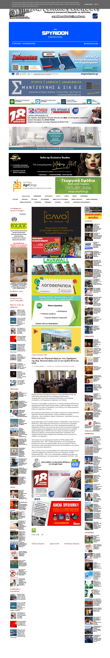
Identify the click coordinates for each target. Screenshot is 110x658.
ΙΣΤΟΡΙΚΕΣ (58, 202)
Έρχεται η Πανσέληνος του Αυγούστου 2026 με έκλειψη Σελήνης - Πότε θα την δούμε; (21, 374)
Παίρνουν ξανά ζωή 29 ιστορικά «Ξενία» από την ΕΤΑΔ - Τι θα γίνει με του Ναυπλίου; (21, 313)
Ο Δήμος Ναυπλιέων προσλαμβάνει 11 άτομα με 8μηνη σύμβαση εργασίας (21, 357)
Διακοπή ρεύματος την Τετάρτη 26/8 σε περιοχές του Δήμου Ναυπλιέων (21, 338)
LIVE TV (58, 196)
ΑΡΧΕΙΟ (66, 196)
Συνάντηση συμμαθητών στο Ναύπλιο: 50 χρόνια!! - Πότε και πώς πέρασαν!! (21, 366)
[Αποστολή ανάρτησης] (42, 534)
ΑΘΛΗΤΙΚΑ (25, 199)
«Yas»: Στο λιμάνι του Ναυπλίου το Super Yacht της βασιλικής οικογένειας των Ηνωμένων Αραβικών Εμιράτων (18, 322)
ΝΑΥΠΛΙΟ (67, 202)
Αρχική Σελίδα (26, 196)
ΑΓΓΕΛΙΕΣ (15, 199)
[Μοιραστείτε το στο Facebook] (38, 534)
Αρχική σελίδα (54, 544)
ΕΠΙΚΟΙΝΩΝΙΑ (84, 196)
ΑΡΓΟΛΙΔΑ (34, 199)
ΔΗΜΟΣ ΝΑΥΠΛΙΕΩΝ (25, 202)
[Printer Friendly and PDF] (34, 532)
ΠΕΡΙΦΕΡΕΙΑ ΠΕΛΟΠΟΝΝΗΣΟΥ (81, 202)
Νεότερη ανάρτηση (38, 544)
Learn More (88, 4)
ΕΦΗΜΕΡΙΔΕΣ (37, 196)
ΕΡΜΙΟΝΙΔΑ (48, 202)
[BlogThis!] (34, 534)
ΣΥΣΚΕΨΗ (72, 366)
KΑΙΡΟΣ (74, 196)
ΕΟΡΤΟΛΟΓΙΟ (48, 196)
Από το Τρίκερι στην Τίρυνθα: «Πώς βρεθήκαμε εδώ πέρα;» (21, 382)
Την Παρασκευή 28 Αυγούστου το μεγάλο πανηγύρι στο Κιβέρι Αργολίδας (21, 331)
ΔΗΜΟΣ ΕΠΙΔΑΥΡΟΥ (77, 199)
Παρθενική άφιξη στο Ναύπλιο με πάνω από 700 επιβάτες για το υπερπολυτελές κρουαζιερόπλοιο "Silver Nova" (18, 348)
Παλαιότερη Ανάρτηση (71, 544)
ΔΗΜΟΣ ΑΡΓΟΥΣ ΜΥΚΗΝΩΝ (60, 199)
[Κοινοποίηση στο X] (36, 534)
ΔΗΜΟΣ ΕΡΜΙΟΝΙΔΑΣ (92, 199)
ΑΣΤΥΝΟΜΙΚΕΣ (45, 199)
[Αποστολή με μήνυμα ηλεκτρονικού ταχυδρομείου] (32, 534)
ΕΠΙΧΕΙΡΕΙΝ (38, 202)
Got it (96, 4)
